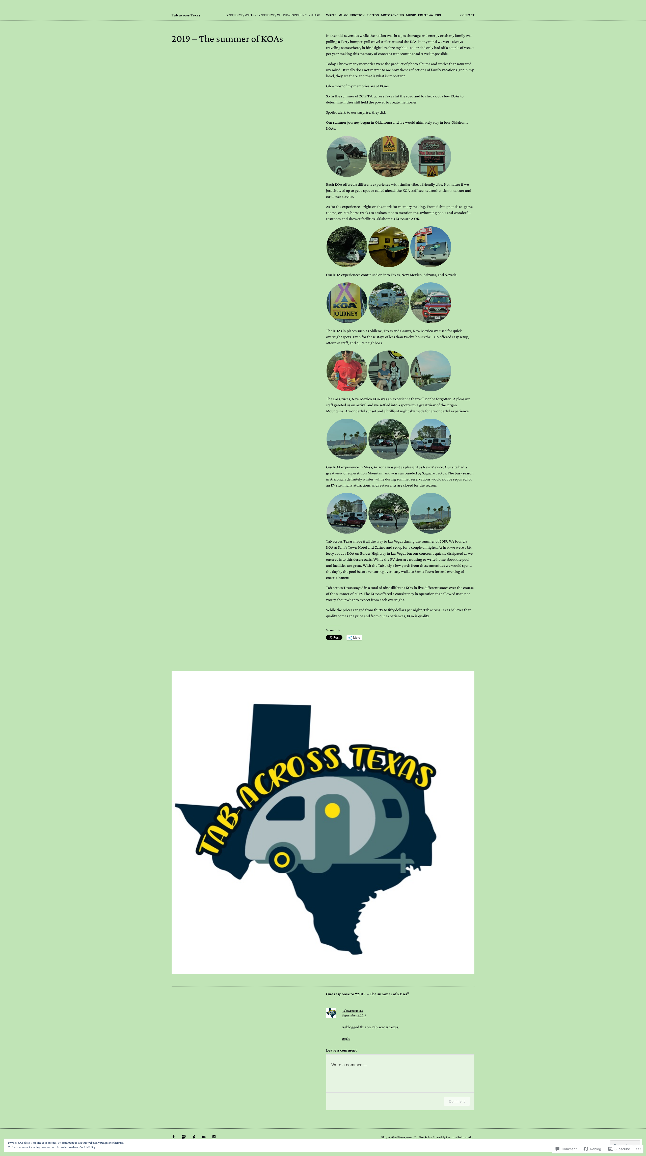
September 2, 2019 (354, 1015)
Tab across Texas (186, 15)
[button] (347, 156)
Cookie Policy (87, 1147)
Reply (346, 1038)
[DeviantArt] (194, 1137)
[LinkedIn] (214, 1137)
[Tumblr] (174, 1137)
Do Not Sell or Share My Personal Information (444, 1137)
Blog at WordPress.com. (397, 1137)
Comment (457, 1101)
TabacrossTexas (352, 1010)
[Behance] (204, 1137)
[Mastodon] (184, 1137)
